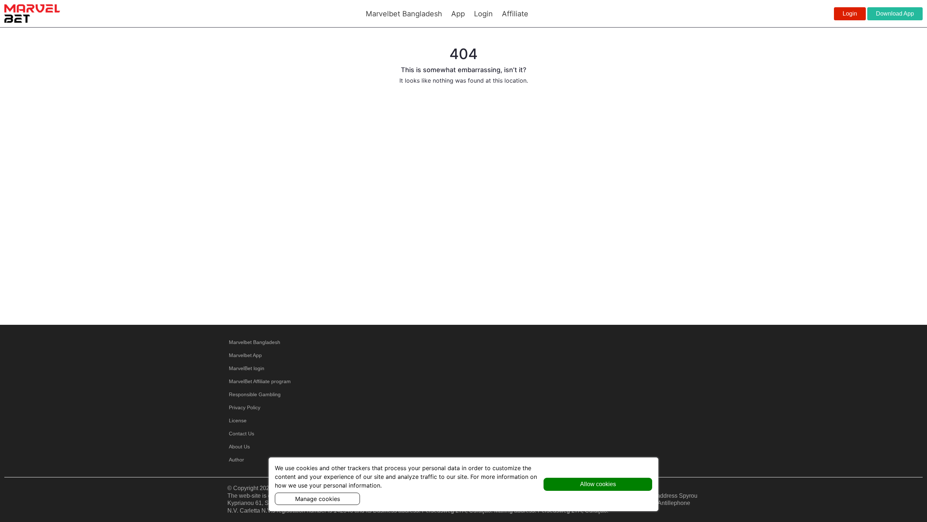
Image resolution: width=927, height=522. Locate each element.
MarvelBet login (246, 368)
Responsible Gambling (255, 394)
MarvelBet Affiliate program (260, 381)
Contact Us (241, 433)
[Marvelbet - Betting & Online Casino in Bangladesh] (32, 13)
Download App (895, 14)
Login (850, 14)
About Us (239, 447)
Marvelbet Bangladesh (254, 342)
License (238, 420)
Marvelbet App (245, 355)
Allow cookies (598, 484)
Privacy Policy (244, 407)
